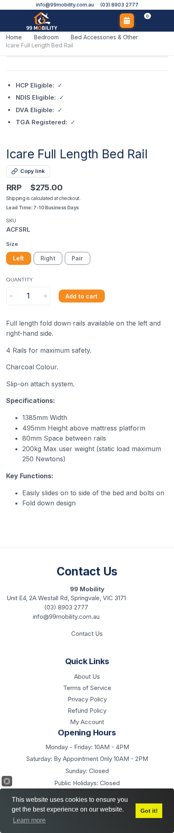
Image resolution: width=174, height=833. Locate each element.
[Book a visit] (127, 20)
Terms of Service (87, 688)
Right (47, 258)
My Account (87, 722)
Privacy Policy (87, 699)
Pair (77, 258)
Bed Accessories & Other (104, 37)
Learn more (29, 820)
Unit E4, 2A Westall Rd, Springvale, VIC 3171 (66, 598)
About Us (87, 676)
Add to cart (82, 296)
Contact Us (87, 633)
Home (14, 37)
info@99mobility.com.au (65, 5)
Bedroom (46, 37)
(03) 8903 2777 (119, 5)
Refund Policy (87, 710)
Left (18, 258)
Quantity (19, 280)
